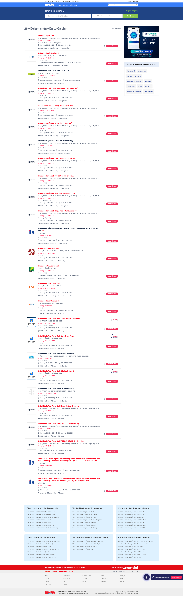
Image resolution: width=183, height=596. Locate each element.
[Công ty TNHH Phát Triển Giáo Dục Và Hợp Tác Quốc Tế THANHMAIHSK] (31, 252)
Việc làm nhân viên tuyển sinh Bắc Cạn (84, 525)
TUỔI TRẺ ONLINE (49, 1)
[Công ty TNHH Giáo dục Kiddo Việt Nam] (31, 287)
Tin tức (58, 5)
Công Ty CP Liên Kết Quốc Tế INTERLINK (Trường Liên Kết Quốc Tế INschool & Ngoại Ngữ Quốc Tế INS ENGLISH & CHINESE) (69, 38)
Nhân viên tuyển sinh (46, 36)
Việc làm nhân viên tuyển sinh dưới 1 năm (130, 546)
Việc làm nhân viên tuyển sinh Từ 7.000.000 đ (131, 517)
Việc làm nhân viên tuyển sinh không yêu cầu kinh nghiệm (135, 541)
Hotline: (132, 593)
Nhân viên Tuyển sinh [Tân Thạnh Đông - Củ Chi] (56, 158)
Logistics (148, 86)
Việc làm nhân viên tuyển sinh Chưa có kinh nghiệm (133, 544)
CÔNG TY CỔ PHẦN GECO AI (47, 268)
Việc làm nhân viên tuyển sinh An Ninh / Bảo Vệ (41, 512)
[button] (105, 46)
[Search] (137, 4)
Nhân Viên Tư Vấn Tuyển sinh (49, 283)
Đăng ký (128, 11)
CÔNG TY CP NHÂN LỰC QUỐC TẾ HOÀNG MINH (53, 56)
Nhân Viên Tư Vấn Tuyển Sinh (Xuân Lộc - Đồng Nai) (58, 88)
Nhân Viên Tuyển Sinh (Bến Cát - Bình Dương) (55, 141)
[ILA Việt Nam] (31, 232)
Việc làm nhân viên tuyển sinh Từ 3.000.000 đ (131, 512)
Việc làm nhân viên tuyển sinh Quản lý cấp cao (41, 554)
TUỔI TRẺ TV (58, 1)
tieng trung (131, 86)
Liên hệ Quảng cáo (100, 593)
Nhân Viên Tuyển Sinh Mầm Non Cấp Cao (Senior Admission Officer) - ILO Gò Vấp (68, 229)
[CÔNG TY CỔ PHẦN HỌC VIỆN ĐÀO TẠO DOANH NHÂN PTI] (31, 392)
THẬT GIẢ (122, 581)
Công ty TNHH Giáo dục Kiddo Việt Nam (50, 286)
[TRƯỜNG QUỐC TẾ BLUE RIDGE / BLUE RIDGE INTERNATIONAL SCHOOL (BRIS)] (31, 357)
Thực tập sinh (148, 91)
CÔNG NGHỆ (66, 578)
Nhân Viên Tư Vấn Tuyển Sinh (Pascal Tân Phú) (56, 353)
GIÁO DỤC (122, 576)
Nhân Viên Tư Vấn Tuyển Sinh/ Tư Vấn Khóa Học (56, 388)
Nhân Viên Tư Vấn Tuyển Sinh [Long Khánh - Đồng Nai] (59, 406)
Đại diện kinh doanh (134, 76)
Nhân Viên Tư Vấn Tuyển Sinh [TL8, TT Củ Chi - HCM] (58, 423)
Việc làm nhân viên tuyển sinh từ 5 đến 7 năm (131, 552)
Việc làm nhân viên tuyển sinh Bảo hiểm (39, 522)
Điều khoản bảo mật (111, 593)
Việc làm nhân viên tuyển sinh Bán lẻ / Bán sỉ (40, 520)
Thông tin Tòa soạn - (121, 591)
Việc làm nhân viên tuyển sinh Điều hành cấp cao (41, 557)
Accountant (142, 71)
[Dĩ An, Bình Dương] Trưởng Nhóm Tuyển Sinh (55, 106)
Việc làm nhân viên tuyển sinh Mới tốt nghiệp (40, 544)
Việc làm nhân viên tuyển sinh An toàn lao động (41, 514)
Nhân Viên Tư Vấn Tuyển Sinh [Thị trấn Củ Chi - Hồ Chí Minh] (61, 441)
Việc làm (66, 5)
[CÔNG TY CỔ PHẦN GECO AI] (31, 269)
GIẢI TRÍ (84, 581)
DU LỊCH (65, 584)
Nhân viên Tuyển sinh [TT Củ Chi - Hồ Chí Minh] (56, 176)
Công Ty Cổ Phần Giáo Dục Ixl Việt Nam (50, 303)
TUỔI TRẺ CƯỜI (75, 1)
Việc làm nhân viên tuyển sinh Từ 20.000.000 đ (132, 525)
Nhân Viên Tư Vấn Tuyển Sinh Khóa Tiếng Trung (56, 336)
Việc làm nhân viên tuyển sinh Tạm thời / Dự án (86, 544)
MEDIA (46, 576)
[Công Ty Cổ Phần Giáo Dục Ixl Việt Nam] (31, 304)
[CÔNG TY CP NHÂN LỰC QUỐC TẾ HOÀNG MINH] (31, 56)
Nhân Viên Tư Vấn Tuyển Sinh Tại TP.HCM (53, 71)
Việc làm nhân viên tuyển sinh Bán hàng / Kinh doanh (43, 517)
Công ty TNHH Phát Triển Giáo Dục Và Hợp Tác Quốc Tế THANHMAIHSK (60, 251)
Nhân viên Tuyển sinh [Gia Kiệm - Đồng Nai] (55, 123)
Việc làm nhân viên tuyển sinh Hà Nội (83, 512)
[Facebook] (129, 571)
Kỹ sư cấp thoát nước (134, 81)
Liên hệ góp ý (121, 593)
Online (140, 86)
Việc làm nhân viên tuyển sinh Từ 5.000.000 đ (131, 514)
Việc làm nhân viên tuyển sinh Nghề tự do (84, 546)
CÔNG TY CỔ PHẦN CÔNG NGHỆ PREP (50, 321)
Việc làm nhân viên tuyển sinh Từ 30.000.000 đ (132, 528)
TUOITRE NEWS (66, 1)
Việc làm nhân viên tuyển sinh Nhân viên (39, 546)
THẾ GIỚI (47, 581)
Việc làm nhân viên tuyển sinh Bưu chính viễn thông (42, 528)
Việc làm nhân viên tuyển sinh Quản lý (38, 552)
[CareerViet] (130, 567)
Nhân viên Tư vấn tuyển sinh (48, 53)
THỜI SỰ (47, 578)
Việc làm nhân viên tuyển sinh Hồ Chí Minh (85, 514)
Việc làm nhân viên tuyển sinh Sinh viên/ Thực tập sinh (43, 541)
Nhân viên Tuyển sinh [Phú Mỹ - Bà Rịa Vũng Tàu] (57, 193)
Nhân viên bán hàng (134, 91)
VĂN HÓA (84, 578)
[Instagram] (133, 571)
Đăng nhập (135, 11)
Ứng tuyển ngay (112, 46)
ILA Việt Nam (42, 233)
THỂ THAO (103, 576)
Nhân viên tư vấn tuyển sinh (48, 248)
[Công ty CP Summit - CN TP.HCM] (31, 74)
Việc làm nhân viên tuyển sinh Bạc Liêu (84, 522)
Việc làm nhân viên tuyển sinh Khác (83, 549)
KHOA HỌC (103, 578)
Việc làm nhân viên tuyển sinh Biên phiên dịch (40, 525)
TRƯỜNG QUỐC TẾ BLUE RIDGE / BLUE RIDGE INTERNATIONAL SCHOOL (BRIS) (63, 356)
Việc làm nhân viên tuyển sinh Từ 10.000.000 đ (132, 520)
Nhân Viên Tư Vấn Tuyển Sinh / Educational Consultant (59, 318)
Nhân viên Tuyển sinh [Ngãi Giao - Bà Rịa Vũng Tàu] (58, 211)
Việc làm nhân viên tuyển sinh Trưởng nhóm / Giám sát (43, 549)
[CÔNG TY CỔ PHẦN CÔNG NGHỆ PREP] (31, 322)
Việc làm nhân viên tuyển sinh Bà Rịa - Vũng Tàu (87, 520)
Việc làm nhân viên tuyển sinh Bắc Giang (84, 528)
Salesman (148, 81)
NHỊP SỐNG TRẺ (86, 576)
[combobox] (68, 16)
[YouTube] (137, 571)
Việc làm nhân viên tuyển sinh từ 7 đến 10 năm (132, 554)
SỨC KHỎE (103, 581)
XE (64, 581)
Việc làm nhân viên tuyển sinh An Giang (84, 517)
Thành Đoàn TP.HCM (132, 591)
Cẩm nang (73, 5)
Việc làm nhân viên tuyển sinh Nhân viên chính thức (88, 541)
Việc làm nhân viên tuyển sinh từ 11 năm (130, 557)
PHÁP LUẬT (48, 584)
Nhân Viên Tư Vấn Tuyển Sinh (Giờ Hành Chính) (56, 371)
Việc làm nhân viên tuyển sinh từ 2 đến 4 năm (131, 549)
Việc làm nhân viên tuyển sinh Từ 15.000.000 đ (132, 522)
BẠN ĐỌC (122, 578)
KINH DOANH (66, 576)
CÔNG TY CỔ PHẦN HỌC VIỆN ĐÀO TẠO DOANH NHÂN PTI (56, 391)
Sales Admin (131, 71)
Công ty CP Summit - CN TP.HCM (48, 73)
